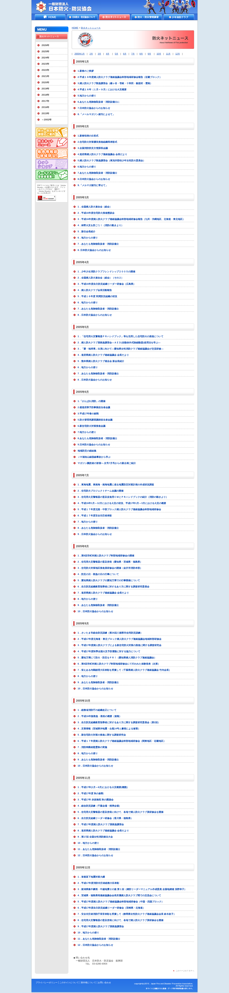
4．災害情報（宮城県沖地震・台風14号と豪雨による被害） (109, 728)
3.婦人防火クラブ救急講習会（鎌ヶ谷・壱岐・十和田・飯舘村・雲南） (115, 83)
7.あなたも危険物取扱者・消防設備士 (97, 173)
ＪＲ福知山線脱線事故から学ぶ (94, 457)
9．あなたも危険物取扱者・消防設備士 (98, 605)
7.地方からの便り (87, 432)
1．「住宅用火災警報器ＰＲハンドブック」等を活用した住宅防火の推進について (120, 336)
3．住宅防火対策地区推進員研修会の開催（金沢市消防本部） (110, 568)
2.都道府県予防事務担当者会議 (94, 407)
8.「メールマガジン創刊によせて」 (96, 114)
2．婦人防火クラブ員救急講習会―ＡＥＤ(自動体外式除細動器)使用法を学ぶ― (119, 342)
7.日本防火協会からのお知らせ (94, 108)
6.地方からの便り (87, 166)
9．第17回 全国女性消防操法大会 (95, 836)
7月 (133, 54)
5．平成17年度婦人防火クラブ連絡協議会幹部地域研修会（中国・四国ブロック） (121, 901)
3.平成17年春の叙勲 (88, 413)
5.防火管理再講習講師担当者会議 (95, 419)
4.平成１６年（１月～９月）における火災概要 (102, 89)
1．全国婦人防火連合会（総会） (95, 206)
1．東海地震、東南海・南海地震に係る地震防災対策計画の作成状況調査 (116, 484)
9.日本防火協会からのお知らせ (94, 444)
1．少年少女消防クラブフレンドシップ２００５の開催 (106, 271)
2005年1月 (79, 54)
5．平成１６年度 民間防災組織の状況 (97, 296)
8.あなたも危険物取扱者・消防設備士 (97, 438)
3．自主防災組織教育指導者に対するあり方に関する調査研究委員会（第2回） (119, 722)
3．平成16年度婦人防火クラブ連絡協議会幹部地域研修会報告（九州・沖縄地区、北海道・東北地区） (131, 219)
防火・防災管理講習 (146, 17)
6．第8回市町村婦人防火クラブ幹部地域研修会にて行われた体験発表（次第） (119, 663)
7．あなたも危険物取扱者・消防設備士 (98, 244)
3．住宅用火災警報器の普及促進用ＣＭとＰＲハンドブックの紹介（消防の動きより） (123, 497)
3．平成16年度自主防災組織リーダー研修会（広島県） (107, 284)
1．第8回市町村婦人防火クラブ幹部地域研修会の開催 (106, 555)
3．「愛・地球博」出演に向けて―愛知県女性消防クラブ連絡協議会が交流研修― (120, 348)
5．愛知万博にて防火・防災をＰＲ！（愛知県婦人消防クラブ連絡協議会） (117, 657)
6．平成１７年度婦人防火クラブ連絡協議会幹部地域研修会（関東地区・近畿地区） (122, 741)
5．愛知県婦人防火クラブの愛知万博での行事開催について (109, 580)
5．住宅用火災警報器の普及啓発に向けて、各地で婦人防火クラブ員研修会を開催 (120, 812)
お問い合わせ (104, 982)
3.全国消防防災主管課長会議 (93, 148)
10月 (159, 54)
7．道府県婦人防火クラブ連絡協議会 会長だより (103, 592)
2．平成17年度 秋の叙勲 (90, 793)
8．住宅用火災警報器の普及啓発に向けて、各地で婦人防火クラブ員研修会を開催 (120, 920)
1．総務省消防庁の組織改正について (97, 710)
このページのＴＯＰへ (185, 971)
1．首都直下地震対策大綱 (91, 876)
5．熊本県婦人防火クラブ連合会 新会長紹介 (101, 361)
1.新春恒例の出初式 (88, 135)
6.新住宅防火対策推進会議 (91, 426)
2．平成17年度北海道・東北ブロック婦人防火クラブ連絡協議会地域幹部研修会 (119, 639)
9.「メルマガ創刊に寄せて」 (93, 185)
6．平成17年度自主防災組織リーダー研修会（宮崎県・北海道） (111, 907)
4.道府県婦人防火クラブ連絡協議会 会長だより (102, 154)
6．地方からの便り (88, 237)
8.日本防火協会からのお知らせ (94, 179)
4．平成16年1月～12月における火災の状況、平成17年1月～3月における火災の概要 (122, 503)
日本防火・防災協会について (82, 17)
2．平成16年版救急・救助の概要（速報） (100, 716)
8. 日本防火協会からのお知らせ (94, 250)
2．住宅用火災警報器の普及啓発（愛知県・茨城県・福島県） (110, 561)
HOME (50, 17)
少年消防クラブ (179, 17)
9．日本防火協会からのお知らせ (95, 534)
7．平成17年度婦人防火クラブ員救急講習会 (101, 824)
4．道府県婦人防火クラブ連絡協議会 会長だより (103, 355)
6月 (124, 54)
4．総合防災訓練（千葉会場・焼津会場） (99, 805)
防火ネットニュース (114, 17)
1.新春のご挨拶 (86, 71)
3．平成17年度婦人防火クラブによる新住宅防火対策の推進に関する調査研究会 (119, 645)
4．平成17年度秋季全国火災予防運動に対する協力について (109, 651)
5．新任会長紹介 (86, 231)
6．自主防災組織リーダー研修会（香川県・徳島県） (105, 818)
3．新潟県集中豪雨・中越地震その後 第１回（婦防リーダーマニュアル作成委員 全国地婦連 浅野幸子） (132, 889)
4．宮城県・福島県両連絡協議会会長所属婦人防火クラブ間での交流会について (119, 895)
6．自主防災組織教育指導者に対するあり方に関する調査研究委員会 (113, 586)
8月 (141, 54)
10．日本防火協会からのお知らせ (95, 611)
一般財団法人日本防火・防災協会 (66, 6)
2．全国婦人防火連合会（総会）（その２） (101, 277)
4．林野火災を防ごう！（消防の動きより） (101, 225)
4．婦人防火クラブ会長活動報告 (95, 290)
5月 (116, 54)
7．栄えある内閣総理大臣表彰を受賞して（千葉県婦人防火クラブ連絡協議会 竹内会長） (124, 670)
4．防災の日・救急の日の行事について (98, 574)
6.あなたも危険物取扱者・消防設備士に (99, 101)
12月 (177, 54)
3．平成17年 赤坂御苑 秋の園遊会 (95, 799)
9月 (149, 54)
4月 (107, 54)
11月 (168, 54)
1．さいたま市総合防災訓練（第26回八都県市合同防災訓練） (110, 632)
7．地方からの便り (88, 521)
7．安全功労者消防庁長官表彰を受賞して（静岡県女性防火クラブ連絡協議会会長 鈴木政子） (127, 914)
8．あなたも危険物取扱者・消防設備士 (98, 528)
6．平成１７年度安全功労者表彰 (95, 515)
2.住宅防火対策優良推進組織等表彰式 (97, 142)
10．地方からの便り (88, 843)
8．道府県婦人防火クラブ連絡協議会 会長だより (103, 830)
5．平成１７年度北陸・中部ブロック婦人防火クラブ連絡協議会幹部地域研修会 (119, 509)
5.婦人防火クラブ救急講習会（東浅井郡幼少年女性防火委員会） (111, 160)
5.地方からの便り (87, 95)
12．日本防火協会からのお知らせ (95, 855)
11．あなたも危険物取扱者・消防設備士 (99, 849)
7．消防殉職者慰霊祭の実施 (92, 747)
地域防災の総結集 (87, 450)
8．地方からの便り (88, 599)
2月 (91, 54)
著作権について (88, 982)
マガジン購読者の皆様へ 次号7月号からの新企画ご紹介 (107, 463)
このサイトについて (69, 982)
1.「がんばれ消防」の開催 (91, 401)
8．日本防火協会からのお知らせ (95, 315)
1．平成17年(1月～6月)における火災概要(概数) (103, 787)
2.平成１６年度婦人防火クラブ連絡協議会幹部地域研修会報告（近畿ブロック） (120, 77)
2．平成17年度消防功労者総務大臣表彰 (98, 883)
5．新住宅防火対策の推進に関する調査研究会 (102, 734)
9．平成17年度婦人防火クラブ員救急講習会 (101, 926)
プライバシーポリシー (47, 982)
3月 (99, 54)
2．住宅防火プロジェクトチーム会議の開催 (101, 490)
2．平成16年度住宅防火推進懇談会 (96, 213)
